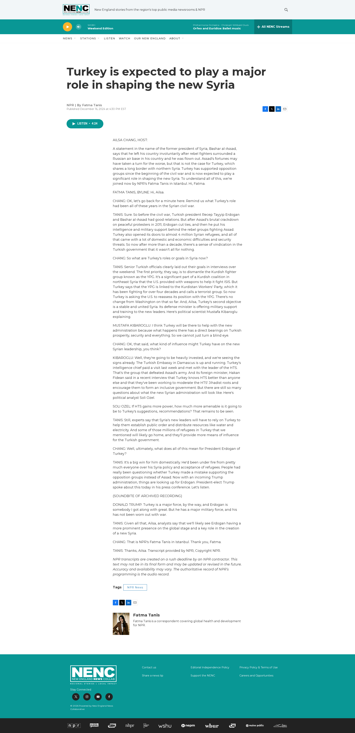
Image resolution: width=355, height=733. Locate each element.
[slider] (84, 27)
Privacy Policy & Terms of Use (258, 667)
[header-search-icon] (286, 9)
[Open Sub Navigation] (75, 38)
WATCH (124, 38)
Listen (109, 38)
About (174, 38)
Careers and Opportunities (256, 675)
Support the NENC (203, 675)
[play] (67, 27)
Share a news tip (152, 675)
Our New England (150, 38)
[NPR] (74, 725)
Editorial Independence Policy (210, 667)
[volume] (78, 27)
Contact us (149, 667)
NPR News (135, 587)
